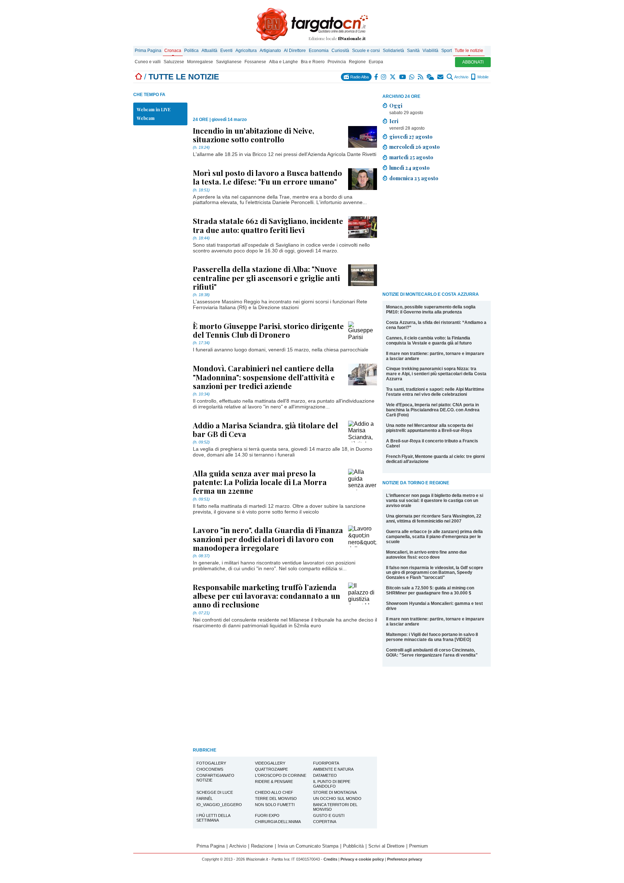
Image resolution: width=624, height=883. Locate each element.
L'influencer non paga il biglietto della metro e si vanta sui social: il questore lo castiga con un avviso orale (434, 500)
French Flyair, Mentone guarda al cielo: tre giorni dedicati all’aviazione (435, 459)
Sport (446, 50)
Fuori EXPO (267, 815)
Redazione (262, 846)
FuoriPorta (326, 763)
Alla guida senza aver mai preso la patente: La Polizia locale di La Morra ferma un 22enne (260, 481)
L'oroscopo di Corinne (280, 775)
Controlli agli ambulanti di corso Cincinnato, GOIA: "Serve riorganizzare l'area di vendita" (432, 653)
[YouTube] (403, 77)
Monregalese (200, 61)
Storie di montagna (335, 792)
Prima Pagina (148, 50)
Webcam (146, 118)
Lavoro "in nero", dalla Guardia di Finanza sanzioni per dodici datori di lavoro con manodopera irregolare (268, 538)
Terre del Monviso (276, 798)
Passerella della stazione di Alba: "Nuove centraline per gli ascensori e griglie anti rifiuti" (266, 277)
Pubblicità (353, 846)
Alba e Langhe (283, 61)
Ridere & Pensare (274, 781)
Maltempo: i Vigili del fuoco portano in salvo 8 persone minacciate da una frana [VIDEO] (432, 637)
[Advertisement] (436, 238)
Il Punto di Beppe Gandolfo (331, 783)
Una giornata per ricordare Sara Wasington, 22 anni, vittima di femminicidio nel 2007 (433, 519)
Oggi (395, 105)
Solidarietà (393, 50)
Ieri (393, 121)
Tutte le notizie (469, 50)
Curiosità (340, 50)
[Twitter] (393, 77)
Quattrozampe (271, 769)
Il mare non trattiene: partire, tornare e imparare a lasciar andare (435, 356)
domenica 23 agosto (413, 178)
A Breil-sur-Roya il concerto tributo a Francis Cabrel (432, 443)
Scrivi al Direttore (386, 846)
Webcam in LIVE (153, 109)
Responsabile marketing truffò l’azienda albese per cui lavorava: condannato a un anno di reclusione (266, 595)
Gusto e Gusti (328, 815)
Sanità (413, 50)
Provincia (337, 61)
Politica (191, 50)
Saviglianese (229, 61)
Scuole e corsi (366, 50)
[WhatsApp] (412, 77)
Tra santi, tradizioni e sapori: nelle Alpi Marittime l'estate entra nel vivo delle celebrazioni (435, 392)
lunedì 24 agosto (409, 167)
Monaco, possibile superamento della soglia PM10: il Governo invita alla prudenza (431, 309)
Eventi (226, 50)
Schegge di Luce (214, 792)
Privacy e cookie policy (362, 859)
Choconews (209, 769)
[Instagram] (384, 77)
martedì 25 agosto (411, 157)
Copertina (324, 821)
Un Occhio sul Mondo (337, 798)
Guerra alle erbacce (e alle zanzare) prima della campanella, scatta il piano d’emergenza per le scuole (434, 536)
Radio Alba (359, 77)
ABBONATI (473, 62)
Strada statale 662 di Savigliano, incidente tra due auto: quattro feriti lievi (268, 225)
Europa (376, 61)
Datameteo (325, 775)
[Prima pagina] (138, 76)
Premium (418, 846)
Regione (357, 61)
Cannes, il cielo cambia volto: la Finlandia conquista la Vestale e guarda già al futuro (429, 341)
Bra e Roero (313, 61)
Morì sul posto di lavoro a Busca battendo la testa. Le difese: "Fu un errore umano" (267, 177)
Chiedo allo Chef (274, 792)
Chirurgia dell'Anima (278, 821)
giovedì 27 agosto (411, 136)
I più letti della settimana (213, 817)
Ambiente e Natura (333, 769)
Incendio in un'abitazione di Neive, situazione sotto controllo (253, 134)
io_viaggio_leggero (219, 804)
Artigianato (270, 50)
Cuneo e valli (148, 61)
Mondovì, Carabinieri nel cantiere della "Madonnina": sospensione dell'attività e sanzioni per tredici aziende (264, 376)
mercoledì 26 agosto (414, 146)
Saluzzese (174, 61)
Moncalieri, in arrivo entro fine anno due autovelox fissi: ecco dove (426, 555)
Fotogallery (211, 763)
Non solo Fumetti (275, 804)
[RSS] (421, 77)
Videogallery (270, 763)
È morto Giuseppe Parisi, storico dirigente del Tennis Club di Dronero (268, 330)
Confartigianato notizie (215, 777)
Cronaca (172, 50)
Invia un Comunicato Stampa (308, 846)
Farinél (204, 798)
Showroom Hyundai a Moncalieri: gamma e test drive (434, 606)
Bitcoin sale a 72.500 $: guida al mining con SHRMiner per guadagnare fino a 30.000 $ (430, 590)
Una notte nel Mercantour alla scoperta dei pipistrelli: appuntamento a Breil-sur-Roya (429, 428)
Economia (319, 50)
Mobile (482, 77)
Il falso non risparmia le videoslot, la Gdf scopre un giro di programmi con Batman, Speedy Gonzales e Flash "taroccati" (434, 572)
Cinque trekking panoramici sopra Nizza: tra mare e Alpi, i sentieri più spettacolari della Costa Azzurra (436, 373)
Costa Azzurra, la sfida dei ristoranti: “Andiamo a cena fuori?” (436, 325)
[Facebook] (376, 77)
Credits (330, 859)
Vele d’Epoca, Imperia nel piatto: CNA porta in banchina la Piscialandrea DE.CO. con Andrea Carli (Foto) (433, 409)
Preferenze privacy (404, 859)
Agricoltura (246, 50)
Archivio (461, 77)
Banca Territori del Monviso (335, 806)
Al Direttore (295, 50)
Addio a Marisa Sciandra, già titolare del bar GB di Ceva (265, 429)
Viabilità (430, 50)
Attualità (209, 50)
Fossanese (255, 61)
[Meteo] (430, 77)
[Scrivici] (440, 77)
